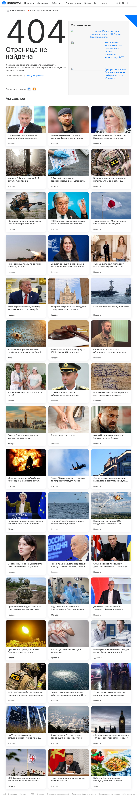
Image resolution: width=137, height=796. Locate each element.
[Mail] (4, 3)
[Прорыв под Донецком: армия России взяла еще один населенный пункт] (26, 640)
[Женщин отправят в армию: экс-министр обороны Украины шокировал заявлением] (26, 212)
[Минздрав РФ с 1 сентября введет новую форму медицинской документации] (111, 640)
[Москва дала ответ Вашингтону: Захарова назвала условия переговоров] (111, 126)
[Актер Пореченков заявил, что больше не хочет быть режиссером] (111, 426)
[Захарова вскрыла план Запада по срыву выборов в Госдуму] (68, 298)
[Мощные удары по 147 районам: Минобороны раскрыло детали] (26, 469)
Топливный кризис (49, 11)
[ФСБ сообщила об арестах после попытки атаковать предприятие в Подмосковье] (26, 683)
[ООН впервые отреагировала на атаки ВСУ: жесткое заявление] (68, 212)
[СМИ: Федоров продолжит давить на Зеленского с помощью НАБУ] (111, 555)
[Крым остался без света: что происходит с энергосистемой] (68, 726)
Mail (4, 794)
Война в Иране (17, 11)
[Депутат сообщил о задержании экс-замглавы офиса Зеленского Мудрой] (68, 255)
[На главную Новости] (13, 3)
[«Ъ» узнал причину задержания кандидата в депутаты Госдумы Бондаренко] (111, 469)
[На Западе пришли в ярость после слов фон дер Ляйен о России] (26, 512)
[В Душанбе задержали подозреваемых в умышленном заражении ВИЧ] (68, 169)
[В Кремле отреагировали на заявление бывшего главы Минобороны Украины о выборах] (26, 126)
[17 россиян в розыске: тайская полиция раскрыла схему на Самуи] (111, 683)
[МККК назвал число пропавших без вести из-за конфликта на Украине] (26, 769)
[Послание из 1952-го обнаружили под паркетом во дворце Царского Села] (111, 383)
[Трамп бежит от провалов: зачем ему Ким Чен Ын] (68, 769)
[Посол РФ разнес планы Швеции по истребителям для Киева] (68, 469)
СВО (32, 11)
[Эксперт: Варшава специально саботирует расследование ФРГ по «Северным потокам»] (68, 683)
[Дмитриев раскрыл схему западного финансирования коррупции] (111, 597)
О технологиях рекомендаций (58, 794)
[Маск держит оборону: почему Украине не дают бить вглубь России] (26, 298)
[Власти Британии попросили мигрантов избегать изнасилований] (26, 426)
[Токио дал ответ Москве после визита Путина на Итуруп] (111, 212)
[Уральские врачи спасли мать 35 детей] (26, 383)
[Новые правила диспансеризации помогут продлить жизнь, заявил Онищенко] (68, 555)
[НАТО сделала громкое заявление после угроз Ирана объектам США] (26, 726)
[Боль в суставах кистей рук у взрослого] (68, 640)
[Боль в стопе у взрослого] (68, 426)
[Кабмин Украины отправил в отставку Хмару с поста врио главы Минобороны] (68, 126)
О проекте (40, 794)
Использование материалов (109, 794)
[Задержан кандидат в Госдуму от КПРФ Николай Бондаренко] (68, 340)
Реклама (23, 794)
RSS (32, 794)
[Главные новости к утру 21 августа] (111, 298)
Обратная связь (128, 794)
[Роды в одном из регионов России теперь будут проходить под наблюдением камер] (68, 597)
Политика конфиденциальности (84, 794)
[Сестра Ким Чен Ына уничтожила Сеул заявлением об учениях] (26, 555)
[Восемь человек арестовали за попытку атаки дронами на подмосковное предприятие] (111, 169)
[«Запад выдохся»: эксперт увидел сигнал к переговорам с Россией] (111, 726)
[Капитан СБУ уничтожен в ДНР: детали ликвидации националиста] (26, 169)
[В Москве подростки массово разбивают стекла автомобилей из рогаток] (26, 340)
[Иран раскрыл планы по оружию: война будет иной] (26, 255)
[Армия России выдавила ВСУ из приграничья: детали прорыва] (26, 597)
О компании (12, 794)
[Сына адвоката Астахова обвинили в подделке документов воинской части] (111, 340)
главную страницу (34, 75)
